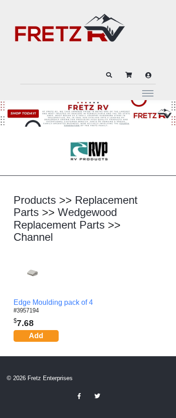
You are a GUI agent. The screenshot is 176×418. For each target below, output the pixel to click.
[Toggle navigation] (148, 92)
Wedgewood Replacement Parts (65, 218)
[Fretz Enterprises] (70, 33)
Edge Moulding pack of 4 (53, 302)
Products (35, 200)
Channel (33, 237)
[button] (109, 75)
